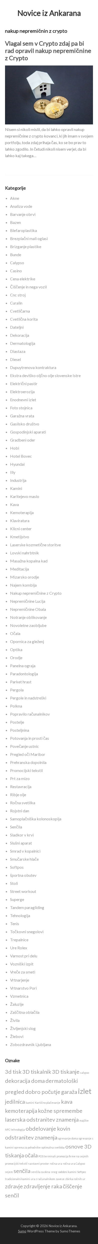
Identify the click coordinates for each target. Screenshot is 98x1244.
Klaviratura (19, 520)
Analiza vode (21, 206)
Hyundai (17, 464)
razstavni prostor (38, 1163)
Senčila (16, 826)
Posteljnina (19, 730)
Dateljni (17, 327)
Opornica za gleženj (27, 641)
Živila (15, 1020)
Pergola (17, 689)
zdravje (14, 1186)
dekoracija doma (25, 1080)
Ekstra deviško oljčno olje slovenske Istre (45, 375)
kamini (30, 1102)
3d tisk (13, 1071)
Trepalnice (19, 939)
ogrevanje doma (68, 1138)
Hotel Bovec (21, 456)
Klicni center (21, 528)
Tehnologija (20, 915)
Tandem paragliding (27, 907)
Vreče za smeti (22, 971)
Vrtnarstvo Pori (23, 988)
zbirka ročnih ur (75, 1179)
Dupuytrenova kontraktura (33, 367)
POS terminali (47, 1156)
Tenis (14, 923)
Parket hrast (20, 681)
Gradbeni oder (22, 440)
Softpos (17, 867)
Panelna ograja (22, 665)
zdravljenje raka (43, 1186)
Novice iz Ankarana (49, 12)
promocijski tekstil (16, 1163)
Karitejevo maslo (24, 496)
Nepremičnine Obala (28, 609)
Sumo (22, 1231)
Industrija (18, 480)
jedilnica (15, 1101)
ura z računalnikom (43, 1179)
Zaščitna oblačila (24, 1012)
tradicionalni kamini (17, 1179)
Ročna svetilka (22, 802)
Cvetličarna (20, 311)
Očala (15, 633)
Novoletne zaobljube (28, 625)
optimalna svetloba (53, 1147)
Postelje (17, 722)
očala (31, 1155)
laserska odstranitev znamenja (42, 1119)
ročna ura (56, 1163)
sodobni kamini (67, 1171)
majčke (84, 1120)
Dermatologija (22, 343)
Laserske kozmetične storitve (35, 544)
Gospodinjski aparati (28, 431)
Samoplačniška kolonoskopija (35, 818)
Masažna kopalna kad (28, 560)
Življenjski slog (23, 1028)
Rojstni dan (19, 810)
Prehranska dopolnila (28, 762)
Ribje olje (18, 794)
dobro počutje (42, 1091)
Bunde (15, 254)
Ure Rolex (18, 947)
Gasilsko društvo (24, 423)
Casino (16, 270)
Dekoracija (19, 335)
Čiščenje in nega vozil (28, 286)
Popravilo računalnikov (30, 714)
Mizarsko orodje (24, 577)
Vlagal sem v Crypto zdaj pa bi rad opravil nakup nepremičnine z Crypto (48, 50)
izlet (84, 1091)
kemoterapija (21, 1110)
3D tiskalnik (36, 1071)
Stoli (14, 883)
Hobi (14, 448)
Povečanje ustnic (24, 746)
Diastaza (17, 351)
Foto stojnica (21, 407)
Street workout (23, 891)
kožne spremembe (60, 1110)
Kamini (16, 488)
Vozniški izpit (21, 963)
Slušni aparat (21, 842)
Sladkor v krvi (22, 834)
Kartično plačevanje (47, 1102)
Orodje (16, 657)
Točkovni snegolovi (26, 931)
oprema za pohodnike (27, 1147)
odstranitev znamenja (31, 1137)
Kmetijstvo (19, 536)
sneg (54, 1171)
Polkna (16, 705)
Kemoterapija (22, 512)
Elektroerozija (22, 391)
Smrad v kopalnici (25, 851)
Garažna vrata (22, 415)
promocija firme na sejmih (72, 1156)
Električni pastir (23, 383)
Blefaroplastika (23, 230)
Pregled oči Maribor (27, 754)
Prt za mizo (20, 778)
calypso (84, 1072)
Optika (16, 649)
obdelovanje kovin (48, 1128)
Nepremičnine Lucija (27, 601)
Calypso (17, 262)
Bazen (15, 222)
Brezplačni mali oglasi (29, 238)
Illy (12, 472)
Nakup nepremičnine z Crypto (36, 593)
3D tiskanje (65, 1071)
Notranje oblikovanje (28, 617)
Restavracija (20, 786)
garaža (69, 1091)
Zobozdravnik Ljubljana (30, 1044)
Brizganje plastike (25, 246)
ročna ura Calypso (74, 1163)
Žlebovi (16, 1036)
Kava (14, 504)
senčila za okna (40, 1171)
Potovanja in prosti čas (29, 738)
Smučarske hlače (24, 859)
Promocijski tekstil (26, 770)
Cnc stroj (18, 294)
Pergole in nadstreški (28, 697)
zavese (60, 1179)
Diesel (15, 359)
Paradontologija (24, 673)
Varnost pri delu (23, 955)
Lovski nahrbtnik (24, 552)
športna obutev (23, 875)
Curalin (16, 302)
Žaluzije (17, 1004)
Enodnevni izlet (23, 399)
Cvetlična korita (24, 319)
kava (66, 1101)
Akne (14, 198)
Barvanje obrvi (22, 214)
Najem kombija (23, 585)
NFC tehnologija (15, 1129)
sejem (9, 1171)
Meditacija (19, 568)
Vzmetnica (19, 996)
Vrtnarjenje (19, 980)
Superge (17, 899)
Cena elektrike (22, 278)
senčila (22, 1170)
